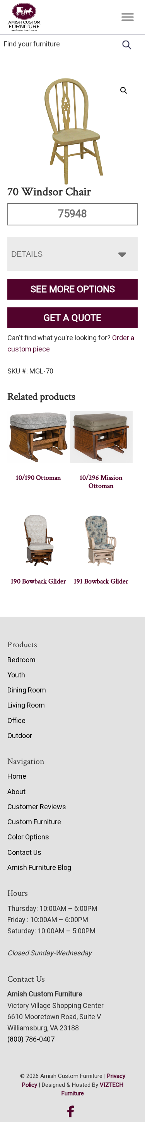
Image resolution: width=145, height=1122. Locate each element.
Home (16, 776)
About (16, 792)
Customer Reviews (36, 807)
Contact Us (24, 852)
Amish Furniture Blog (39, 867)
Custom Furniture (34, 822)
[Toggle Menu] (127, 16)
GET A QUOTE (72, 317)
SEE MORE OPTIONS (73, 289)
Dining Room (26, 690)
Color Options (28, 837)
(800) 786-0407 (31, 1039)
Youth (16, 675)
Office (16, 720)
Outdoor (19, 736)
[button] (124, 90)
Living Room (26, 705)
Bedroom (21, 660)
